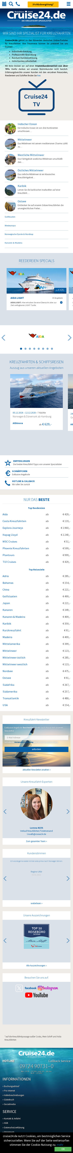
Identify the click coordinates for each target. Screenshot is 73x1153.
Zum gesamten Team (35, 841)
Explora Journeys (13, 528)
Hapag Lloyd (10, 535)
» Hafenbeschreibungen (13, 1095)
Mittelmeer (10, 651)
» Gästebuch (8, 1099)
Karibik (7, 623)
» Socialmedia (9, 1104)
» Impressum (8, 1132)
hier (38, 75)
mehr (60, 1145)
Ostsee (7, 678)
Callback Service (59, 1061)
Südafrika (8, 685)
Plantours (8, 555)
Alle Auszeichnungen (35, 965)
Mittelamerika (11, 644)
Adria (6, 576)
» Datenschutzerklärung (13, 1127)
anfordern (36, 749)
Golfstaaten (10, 596)
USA (5, 705)
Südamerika (10, 691)
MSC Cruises (10, 541)
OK (63, 1149)
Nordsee (8, 671)
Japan (6, 603)
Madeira (7, 637)
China (6, 589)
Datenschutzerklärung (24, 742)
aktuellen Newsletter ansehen (36, 769)
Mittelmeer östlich (14, 657)
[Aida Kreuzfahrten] (36, 335)
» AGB (5, 1123)
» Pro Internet (9, 1090)
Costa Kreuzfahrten (14, 521)
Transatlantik (11, 698)
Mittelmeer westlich (15, 664)
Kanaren (8, 610)
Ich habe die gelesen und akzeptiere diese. (31, 742)
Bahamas (8, 583)
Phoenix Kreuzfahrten (16, 548)
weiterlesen (36, 903)
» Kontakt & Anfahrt (12, 1118)
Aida (5, 514)
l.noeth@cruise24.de (36, 834)
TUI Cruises (9, 562)
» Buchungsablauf (11, 1086)
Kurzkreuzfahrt (12, 630)
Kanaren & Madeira (14, 617)
